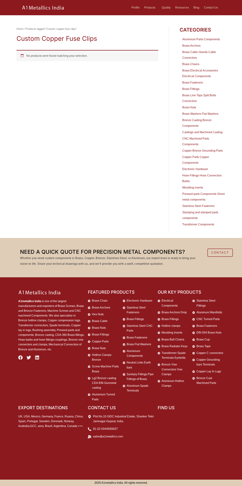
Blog (196, 7)
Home (20, 28)
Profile (135, 7)
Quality (166, 7)
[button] (150, 8)
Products (149, 7)
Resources (182, 7)
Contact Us (211, 7)
